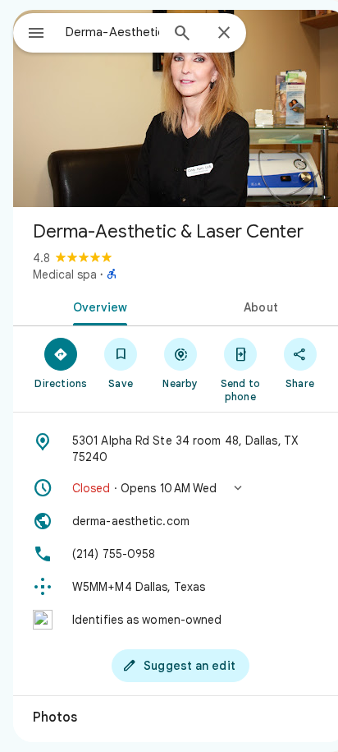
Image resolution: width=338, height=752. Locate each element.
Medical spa (65, 274)
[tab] (96, 305)
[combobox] (112, 32)
